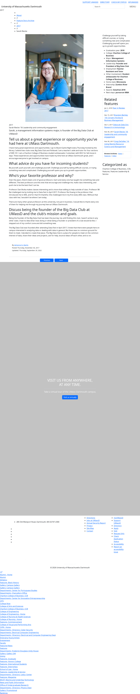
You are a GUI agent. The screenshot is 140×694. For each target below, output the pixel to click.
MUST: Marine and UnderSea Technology (17, 680)
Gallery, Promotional (8, 690)
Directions (91, 518)
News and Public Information (12, 682)
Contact (90, 531)
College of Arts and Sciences (11, 606)
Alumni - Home (6, 574)
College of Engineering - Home (12, 614)
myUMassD (133, 2)
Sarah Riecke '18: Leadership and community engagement (116, 134)
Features (107, 156)
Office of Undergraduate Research (14, 685)
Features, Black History (9, 582)
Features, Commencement (11, 622)
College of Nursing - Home (11, 619)
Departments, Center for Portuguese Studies (18, 590)
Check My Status (119, 2)
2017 (18, 26)
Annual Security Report (96, 523)
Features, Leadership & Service (12, 672)
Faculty (3, 643)
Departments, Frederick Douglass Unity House (19, 651)
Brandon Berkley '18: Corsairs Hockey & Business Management (116, 118)
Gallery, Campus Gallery (10, 585)
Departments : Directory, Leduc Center (16, 674)
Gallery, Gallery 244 (8, 653)
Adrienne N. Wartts (21, 245)
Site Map (90, 528)
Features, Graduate (8, 659)
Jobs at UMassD (93, 520)
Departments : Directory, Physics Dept (16, 688)
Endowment (5, 640)
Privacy (90, 525)
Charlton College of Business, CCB (14, 596)
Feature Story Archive (25, 20)
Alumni (3, 577)
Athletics (3, 580)
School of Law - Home (9, 669)
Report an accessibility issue (119, 549)
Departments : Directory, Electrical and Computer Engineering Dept (28, 635)
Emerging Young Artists (10, 638)
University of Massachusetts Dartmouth (39, 517)
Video (114, 156)
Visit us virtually (70, 397)
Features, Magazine (8, 677)
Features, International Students (13, 664)
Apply (116, 528)
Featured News (6, 645)
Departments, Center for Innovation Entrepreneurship (22, 598)
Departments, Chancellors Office (13, 593)
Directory (105, 2)
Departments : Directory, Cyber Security (16, 630)
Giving (2, 656)
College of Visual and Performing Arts (15, 624)
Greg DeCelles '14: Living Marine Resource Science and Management (116, 144)
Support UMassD (90, 2)
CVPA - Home (5, 627)
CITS (2, 601)
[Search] (123, 7)
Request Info (119, 533)
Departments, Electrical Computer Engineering (19, 632)
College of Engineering (9, 611)
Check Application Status (118, 539)
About (19, 15)
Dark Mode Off (70, 564)
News (120, 154)
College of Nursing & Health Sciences (15, 617)
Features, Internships (9, 667)
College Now (5, 603)
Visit (115, 531)
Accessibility (119, 544)
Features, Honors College (10, 661)
